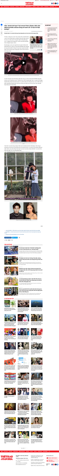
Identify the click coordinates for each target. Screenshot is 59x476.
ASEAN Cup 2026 (6, 6)
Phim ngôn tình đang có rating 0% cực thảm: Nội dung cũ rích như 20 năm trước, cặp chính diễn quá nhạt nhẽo (36, 441)
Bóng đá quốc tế (28, 6)
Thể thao (17, 6)
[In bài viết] (1, 29)
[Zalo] (57, 3)
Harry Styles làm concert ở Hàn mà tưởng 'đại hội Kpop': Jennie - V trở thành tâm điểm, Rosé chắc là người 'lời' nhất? (36, 46)
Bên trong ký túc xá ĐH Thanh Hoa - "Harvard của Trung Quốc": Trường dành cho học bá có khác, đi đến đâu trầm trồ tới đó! (23, 413)
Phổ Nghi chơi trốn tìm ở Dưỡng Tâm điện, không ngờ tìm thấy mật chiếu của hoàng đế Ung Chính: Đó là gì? (30, 259)
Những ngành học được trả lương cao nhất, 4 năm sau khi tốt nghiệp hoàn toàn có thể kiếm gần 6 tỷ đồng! (10, 338)
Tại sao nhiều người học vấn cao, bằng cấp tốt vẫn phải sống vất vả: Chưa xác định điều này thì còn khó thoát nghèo (23, 310)
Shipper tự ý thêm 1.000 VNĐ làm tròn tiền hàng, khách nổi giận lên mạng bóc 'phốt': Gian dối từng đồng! (23, 367)
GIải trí (42, 6)
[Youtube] (56, 0)
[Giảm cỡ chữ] (1, 35)
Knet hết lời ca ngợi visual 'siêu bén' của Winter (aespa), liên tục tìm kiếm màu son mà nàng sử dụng (36, 338)
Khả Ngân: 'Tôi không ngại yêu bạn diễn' (9, 397)
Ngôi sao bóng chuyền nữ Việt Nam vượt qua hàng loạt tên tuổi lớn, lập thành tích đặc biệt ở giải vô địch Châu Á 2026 (52, 45)
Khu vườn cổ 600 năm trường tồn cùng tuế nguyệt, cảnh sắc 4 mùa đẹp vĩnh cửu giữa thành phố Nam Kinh (10, 427)
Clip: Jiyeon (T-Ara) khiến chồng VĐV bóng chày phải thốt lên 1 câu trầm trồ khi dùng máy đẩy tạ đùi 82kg (10, 441)
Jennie (9, 240)
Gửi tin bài (52, 0)
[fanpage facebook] (52, 3)
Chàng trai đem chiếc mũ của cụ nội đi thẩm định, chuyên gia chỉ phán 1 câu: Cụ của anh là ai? (23, 323)
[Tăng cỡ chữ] (1, 31)
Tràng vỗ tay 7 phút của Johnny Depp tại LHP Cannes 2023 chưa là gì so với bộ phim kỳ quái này (9, 412)
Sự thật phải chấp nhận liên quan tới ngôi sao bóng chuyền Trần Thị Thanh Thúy (52, 29)
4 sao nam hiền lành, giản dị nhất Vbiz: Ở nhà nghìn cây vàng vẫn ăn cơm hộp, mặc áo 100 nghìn (23, 337)
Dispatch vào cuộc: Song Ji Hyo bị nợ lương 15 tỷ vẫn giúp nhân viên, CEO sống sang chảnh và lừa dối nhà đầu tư (30, 270)
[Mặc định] (1, 33)
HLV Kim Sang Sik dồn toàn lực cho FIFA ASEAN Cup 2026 (52, 51)
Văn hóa (34, 6)
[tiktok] (55, 3)
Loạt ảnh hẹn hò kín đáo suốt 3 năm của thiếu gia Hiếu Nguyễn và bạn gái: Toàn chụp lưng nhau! (36, 323)
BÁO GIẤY (37, 0)
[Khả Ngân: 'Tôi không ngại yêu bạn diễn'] (10, 391)
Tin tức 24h (12, 6)
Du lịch (38, 6)
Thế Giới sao (46, 6)
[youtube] (54, 3)
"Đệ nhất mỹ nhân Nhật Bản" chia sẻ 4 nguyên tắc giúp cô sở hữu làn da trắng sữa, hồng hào (36, 426)
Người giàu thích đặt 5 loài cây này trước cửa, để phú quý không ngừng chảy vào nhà (9, 309)
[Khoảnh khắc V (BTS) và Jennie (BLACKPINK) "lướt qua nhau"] (23, 99)
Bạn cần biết (52, 6)
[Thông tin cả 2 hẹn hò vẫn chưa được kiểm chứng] (23, 210)
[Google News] (37, 32)
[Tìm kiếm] (1, 3)
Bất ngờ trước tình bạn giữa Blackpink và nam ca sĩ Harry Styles (15, 234)
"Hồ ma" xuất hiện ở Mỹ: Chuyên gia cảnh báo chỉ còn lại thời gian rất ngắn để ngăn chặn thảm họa (36, 309)
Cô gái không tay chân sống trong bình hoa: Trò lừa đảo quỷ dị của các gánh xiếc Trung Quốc (10, 382)
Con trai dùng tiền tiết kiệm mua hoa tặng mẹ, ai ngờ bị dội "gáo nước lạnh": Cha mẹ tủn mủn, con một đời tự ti (23, 383)
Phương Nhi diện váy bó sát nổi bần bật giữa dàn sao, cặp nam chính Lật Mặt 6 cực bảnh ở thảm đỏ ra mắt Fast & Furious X (23, 398)
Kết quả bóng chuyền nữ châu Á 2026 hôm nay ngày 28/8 (52, 35)
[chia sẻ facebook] (1, 27)
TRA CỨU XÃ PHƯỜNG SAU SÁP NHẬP (44, 0)
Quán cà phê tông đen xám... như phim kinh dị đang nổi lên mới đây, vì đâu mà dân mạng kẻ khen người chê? (36, 352)
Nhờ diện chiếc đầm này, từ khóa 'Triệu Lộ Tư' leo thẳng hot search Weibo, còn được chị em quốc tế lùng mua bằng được (23, 427)
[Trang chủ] (2, 7)
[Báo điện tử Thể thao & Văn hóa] (29, 3)
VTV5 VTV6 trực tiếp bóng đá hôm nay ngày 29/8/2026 (52, 39)
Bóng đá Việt (22, 6)
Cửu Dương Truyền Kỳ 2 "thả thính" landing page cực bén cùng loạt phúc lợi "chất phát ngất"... (30, 248)
